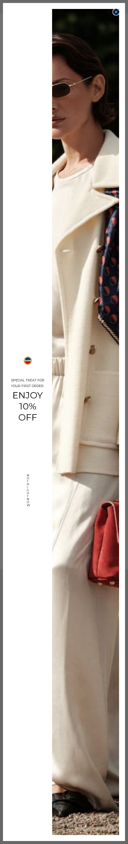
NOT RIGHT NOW (27, 481)
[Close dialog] (116, 12)
